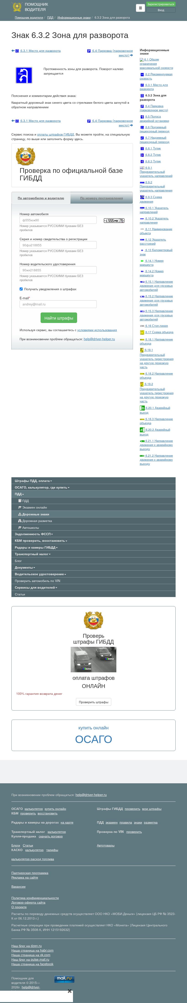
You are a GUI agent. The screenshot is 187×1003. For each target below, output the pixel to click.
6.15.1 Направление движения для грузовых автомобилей (156, 286)
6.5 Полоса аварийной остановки (154, 118)
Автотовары (105, 845)
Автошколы (30, 527)
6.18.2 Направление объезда (156, 375)
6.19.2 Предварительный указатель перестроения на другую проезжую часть (157, 392)
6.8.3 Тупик (153, 161)
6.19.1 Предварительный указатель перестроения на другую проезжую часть (157, 358)
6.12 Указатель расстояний (153, 241)
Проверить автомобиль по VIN (37, 580)
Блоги (15, 845)
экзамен (112, 822)
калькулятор (34, 808)
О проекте (19, 907)
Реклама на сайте (24, 877)
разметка (151, 822)
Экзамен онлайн (34, 507)
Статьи (20, 594)
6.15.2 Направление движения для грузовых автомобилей (156, 300)
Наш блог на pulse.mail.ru (30, 959)
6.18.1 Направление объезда (156, 341)
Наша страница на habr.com (32, 950)
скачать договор (51, 836)
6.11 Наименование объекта (156, 231)
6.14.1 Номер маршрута (152, 263)
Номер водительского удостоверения (47, 264)
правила (125, 822)
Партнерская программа (29, 872)
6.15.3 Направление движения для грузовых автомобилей (156, 315)
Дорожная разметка (36, 520)
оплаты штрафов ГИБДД (55, 134)
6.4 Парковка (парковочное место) (112, 52)
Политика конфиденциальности (35, 897)
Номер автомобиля (34, 214)
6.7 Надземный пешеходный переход (154, 140)
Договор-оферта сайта (28, 902)
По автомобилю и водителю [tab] (41, 198)
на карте (67, 822)
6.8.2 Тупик (153, 155)
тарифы (52, 849)
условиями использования (97, 330)
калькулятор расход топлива (32, 859)
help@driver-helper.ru (99, 339)
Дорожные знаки (35, 514)
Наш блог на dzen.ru (26, 945)
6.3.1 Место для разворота (40, 50)
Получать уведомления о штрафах (50, 289)
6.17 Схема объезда (159, 332)
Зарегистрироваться (161, 4)
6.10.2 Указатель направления (154, 220)
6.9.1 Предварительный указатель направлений (156, 172)
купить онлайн (55, 808)
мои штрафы (151, 808)
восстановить (47, 813)
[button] (140, 8)
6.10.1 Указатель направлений (154, 210)
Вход (161, 10)
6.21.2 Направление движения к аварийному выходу (156, 460)
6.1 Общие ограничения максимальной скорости (156, 63)
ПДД (25, 500)
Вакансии (18, 886)
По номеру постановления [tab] (101, 198)
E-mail (24, 298)
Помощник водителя (36, 6)
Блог (18, 560)
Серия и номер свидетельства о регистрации (53, 239)
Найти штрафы (58, 318)
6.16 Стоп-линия (156, 326)
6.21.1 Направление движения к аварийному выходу (156, 445)
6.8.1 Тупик (153, 148)
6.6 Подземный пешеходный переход (154, 129)
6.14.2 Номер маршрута (152, 273)
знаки (138, 822)
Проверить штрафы (93, 702)
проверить (132, 808)
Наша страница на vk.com (30, 955)
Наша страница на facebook (32, 964)
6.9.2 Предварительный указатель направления (156, 186)
